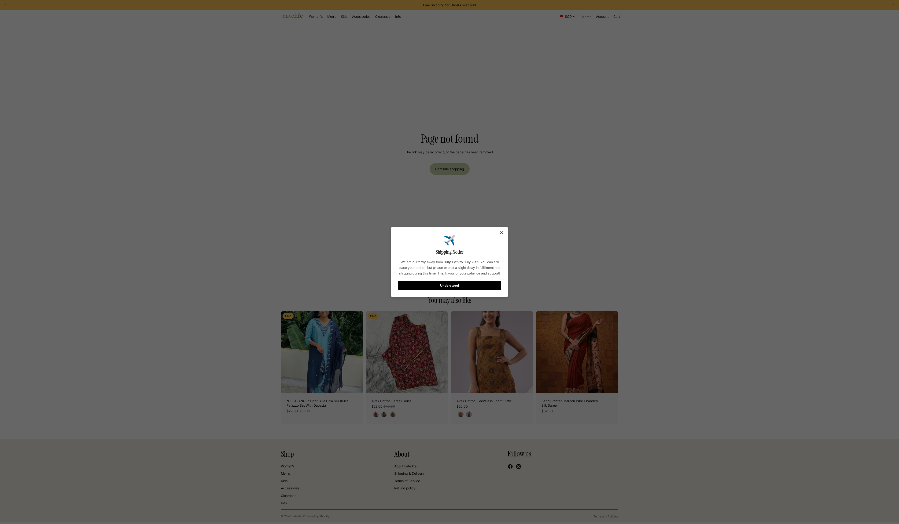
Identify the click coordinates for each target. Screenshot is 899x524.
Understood (449, 285)
